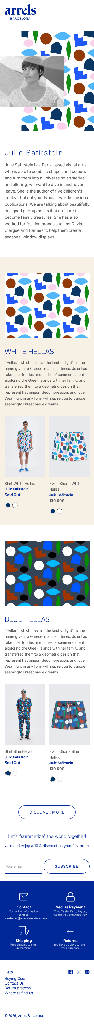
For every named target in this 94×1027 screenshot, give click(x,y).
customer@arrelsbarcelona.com (26, 918)
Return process (18, 988)
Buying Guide (16, 978)
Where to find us (19, 993)
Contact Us (14, 983)
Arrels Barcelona (30, 1016)
